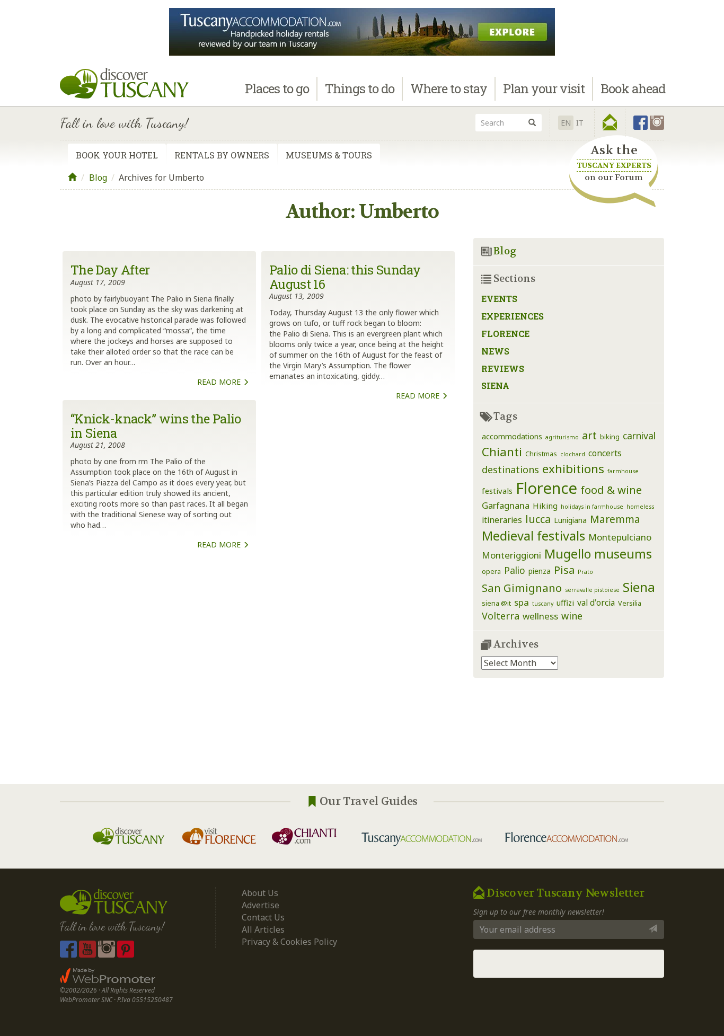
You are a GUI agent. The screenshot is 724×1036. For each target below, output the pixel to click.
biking (610, 436)
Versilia (629, 603)
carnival (639, 435)
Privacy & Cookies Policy (289, 942)
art (589, 435)
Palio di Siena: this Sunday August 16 (344, 276)
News (495, 351)
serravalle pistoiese (592, 590)
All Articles (263, 929)
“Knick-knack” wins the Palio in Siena (155, 425)
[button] (610, 122)
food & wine (611, 489)
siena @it (496, 603)
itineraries (502, 520)
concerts (605, 453)
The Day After (109, 269)
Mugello (567, 553)
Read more (220, 382)
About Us (260, 893)
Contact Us (263, 917)
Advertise (260, 905)
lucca (538, 519)
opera (491, 571)
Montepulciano (619, 537)
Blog (98, 177)
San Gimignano (522, 587)
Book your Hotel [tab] (117, 155)
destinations (510, 469)
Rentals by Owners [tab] (221, 155)
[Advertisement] (258, 672)
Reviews (502, 368)
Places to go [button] (277, 88)
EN (566, 123)
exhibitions (573, 469)
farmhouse (623, 471)
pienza (539, 571)
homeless (640, 506)
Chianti (502, 452)
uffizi (565, 602)
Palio (514, 570)
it (580, 123)
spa (521, 602)
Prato (585, 571)
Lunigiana (570, 520)
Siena (495, 385)
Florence (505, 333)
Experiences (512, 316)
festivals (497, 490)
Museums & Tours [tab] (329, 155)
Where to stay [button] (448, 88)
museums (623, 553)
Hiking (545, 505)
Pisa (564, 570)
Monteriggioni (511, 555)
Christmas (541, 453)
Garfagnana (505, 505)
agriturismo (562, 437)
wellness (540, 616)
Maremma (615, 519)
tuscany (542, 603)
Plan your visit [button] (544, 88)
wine (571, 615)
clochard (572, 454)
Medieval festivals (533, 535)
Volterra (500, 615)
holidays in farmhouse (592, 506)
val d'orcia (596, 602)
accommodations (512, 436)
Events (499, 298)
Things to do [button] (359, 88)
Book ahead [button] (633, 88)
